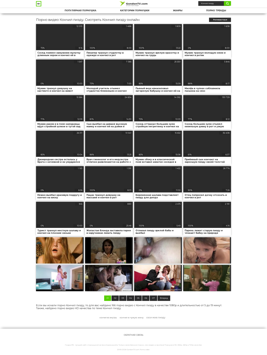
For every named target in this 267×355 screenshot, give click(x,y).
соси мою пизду (155, 317)
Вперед (164, 298)
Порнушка (41, 10)
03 (123, 298)
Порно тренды (216, 10)
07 (153, 298)
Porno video (144, 349)
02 (115, 298)
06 (145, 298)
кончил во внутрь (108, 317)
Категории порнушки (134, 10)
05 (138, 298)
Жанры (177, 10)
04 (130, 298)
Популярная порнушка (80, 10)
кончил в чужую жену (132, 317)
